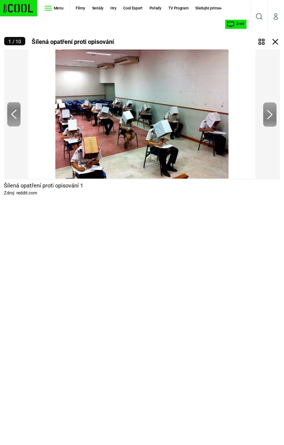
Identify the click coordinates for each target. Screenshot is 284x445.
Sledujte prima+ (208, 8)
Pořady (155, 8)
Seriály (98, 8)
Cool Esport (132, 8)
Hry (113, 8)
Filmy (80, 8)
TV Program (178, 8)
